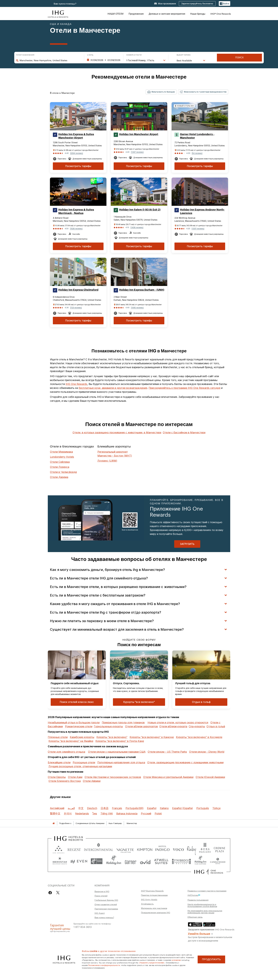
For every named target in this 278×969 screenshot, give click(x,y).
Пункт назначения (25, 55)
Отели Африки (91, 780)
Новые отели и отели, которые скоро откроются (178, 722)
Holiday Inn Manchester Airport (138, 134)
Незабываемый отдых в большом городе (74, 722)
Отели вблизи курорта (173, 726)
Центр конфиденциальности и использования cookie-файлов (202, 905)
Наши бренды (197, 13)
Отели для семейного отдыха (66, 751)
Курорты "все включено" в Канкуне (152, 737)
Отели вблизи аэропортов (141, 726)
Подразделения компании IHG (155, 912)
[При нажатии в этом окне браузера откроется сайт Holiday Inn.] (113, 861)
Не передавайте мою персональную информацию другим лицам (205, 911)
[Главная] (53, 823)
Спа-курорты (197, 726)
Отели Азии (75, 777)
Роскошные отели (84, 762)
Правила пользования (198, 899)
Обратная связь (195, 916)
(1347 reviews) (137, 152)
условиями (176, 960)
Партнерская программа (106, 908)
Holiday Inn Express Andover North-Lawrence (202, 211)
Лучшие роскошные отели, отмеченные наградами (80, 766)
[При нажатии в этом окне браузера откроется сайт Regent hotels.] (74, 849)
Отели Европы (57, 777)
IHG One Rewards (76, 384)
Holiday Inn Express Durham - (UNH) (141, 290)
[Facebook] (51, 892)
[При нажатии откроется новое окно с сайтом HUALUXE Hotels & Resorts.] (205, 849)
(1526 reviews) (76, 228)
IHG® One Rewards (220, 13)
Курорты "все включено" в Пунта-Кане (119, 741)
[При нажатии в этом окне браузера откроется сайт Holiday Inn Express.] (97, 861)
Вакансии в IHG (102, 891)
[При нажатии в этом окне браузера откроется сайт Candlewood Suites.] (217, 861)
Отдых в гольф (215, 726)
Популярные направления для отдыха (121, 762)
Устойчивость (147, 903)
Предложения (136, 13)
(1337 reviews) (198, 228)
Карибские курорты (82, 737)
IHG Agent (100, 913)
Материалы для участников (154, 908)
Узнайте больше (199, 933)
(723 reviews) (76, 308)
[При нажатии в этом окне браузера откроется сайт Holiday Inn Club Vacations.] (200, 861)
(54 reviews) (197, 153)
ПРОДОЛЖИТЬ (211, 959)
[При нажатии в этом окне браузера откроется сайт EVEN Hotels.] (79, 861)
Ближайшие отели (59, 762)
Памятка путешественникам (154, 895)
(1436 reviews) (136, 227)
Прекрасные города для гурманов (123, 722)
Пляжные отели (58, 737)
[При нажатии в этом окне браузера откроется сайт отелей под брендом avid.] (145, 861)
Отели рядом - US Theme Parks (167, 751)
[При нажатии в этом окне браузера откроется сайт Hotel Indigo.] (162, 849)
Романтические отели (78, 726)
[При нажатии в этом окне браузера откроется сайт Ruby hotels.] (191, 849)
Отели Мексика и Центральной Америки (168, 777)
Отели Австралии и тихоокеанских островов (113, 777)
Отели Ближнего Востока (65, 780)
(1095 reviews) (137, 308)
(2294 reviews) (76, 153)
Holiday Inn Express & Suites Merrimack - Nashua (76, 211)
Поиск (239, 57)
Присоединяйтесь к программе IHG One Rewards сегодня (184, 387)
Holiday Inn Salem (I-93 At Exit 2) (139, 209)
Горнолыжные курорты (108, 726)
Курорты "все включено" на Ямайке (71, 741)
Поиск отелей (101, 895)
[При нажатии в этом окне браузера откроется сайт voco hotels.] (178, 849)
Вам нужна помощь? (65, 3)
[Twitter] (58, 892)
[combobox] (50, 60)
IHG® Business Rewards (152, 890)
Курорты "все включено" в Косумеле (199, 737)
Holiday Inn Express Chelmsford (78, 290)
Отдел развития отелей (106, 904)
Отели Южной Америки (210, 777)
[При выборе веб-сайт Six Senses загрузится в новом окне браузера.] (58, 849)
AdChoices (193, 895)
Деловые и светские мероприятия (167, 13)
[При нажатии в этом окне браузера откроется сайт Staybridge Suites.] (181, 861)
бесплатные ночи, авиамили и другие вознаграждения (113, 387)
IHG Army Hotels (149, 899)
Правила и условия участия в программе (207, 890)
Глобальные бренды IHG (106, 900)
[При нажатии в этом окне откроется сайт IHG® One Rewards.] (208, 872)
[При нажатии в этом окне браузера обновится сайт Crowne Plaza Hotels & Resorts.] (219, 849)
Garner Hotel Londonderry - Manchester (197, 136)
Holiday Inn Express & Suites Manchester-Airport (76, 136)
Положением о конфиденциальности (104, 965)
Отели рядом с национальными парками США (117, 751)
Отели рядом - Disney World (206, 751)
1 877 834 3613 (83, 926)
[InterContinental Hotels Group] (58, 13)
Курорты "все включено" (111, 737)
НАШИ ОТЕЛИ (116, 13)
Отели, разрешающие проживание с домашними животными (185, 762)
